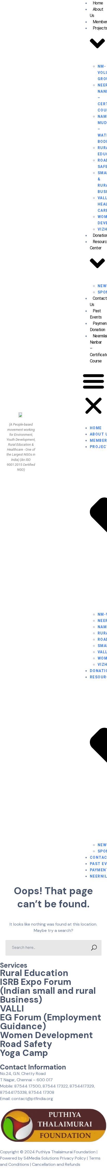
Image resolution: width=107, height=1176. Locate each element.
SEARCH (94, 948)
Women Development (46, 1035)
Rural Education (34, 973)
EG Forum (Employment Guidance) (50, 1022)
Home (96, 428)
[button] (93, 394)
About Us (96, 12)
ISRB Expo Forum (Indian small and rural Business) (48, 991)
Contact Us (98, 301)
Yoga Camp (24, 1053)
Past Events (96, 314)
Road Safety (26, 1044)
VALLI (12, 1008)
